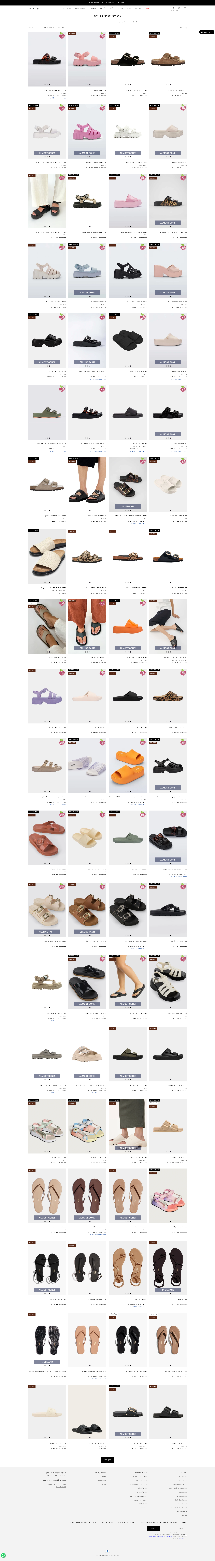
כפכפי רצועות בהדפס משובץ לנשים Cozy (53, 797)
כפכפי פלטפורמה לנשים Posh (177, 302)
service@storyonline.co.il (54, 1480)
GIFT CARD (143, 1504)
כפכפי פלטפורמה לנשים (179, 371)
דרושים (184, 1516)
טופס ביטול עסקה (140, 1500)
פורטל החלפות (142, 1488)
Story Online (99, 1555)
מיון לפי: (60, 27)
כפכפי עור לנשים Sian (179, 1157)
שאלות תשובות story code (137, 1496)
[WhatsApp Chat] (3, 1555)
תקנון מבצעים (182, 1496)
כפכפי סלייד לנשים (140, 727)
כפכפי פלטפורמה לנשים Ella (177, 162)
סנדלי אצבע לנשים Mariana (97, 1299)
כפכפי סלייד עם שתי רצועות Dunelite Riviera (90, 1085)
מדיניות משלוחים (140, 1480)
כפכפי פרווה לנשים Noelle (97, 516)
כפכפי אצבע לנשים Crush (138, 1013)
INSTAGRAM (102, 1476)
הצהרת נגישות (182, 1512)
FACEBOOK (102, 1480)
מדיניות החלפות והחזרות (138, 1484)
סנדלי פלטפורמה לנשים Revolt (136, 162)
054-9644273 (61, 1486)
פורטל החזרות (142, 1492)
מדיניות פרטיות (181, 1504)
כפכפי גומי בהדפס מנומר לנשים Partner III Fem (130, 516)
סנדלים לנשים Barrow (58, 1157)
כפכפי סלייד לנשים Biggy (97, 1443)
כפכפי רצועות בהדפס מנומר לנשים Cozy (93, 443)
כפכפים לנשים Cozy (180, 443)
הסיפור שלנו (182, 1476)
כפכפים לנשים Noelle (179, 588)
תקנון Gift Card (181, 1500)
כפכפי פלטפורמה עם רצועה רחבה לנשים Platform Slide (128, 797)
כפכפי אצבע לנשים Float (97, 657)
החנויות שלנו (182, 1480)
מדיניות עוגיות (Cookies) (177, 1508)
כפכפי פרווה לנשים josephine (177, 90)
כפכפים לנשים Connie (139, 443)
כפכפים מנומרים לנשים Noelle (96, 588)
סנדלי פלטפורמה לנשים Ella (56, 727)
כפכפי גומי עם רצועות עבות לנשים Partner (92, 371)
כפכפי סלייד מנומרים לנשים (178, 727)
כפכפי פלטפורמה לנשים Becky (137, 657)
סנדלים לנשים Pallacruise (56, 1013)
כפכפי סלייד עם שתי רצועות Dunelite (53, 1085)
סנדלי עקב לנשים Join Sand (177, 1013)
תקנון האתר (183, 1492)
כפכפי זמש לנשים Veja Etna (137, 1085)
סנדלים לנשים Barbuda (98, 1157)
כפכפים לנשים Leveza (139, 869)
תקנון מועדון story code (178, 1488)
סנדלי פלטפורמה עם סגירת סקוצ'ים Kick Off (51, 162)
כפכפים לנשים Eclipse (139, 1157)
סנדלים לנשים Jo (181, 1299)
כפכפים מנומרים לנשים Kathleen (136, 588)
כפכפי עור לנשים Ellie (139, 1443)
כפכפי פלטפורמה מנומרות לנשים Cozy (174, 869)
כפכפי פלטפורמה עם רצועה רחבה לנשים (134, 232)
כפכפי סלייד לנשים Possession (95, 797)
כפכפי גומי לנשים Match (58, 869)
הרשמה (153, 1528)
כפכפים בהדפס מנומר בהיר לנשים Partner (173, 232)
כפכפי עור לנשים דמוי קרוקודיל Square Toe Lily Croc (47, 1371)
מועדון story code (180, 1484)
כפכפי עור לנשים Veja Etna (177, 1085)
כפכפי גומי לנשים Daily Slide (95, 1013)
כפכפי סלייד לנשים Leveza (138, 371)
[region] (107, 2)
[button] (146, 8)
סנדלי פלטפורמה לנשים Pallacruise (94, 232)
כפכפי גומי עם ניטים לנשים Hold (136, 941)
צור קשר (144, 1508)
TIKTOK (103, 1484)
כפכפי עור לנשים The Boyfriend (176, 1371)
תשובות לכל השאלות (140, 1476)
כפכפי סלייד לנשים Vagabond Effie (53, 588)
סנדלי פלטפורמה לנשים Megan (96, 162)
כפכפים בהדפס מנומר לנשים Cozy (55, 90)
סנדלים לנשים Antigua (179, 1227)
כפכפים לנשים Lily (140, 1227)
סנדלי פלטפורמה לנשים (98, 90)
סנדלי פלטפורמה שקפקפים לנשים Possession (172, 797)
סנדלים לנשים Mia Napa (58, 1299)
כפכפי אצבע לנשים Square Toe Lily (94, 1371)
